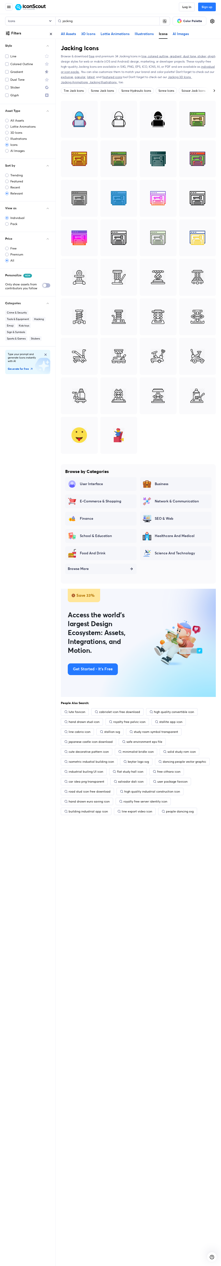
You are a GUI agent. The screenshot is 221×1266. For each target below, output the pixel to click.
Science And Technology (175, 553)
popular (80, 77)
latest (91, 77)
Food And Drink (93, 553)
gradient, (176, 56)
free (91, 56)
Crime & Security (17, 312)
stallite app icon (170, 722)
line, (144, 56)
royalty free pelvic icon (129, 722)
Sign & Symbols (16, 332)
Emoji (10, 325)
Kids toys (24, 325)
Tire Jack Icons (74, 91)
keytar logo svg (138, 762)
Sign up (207, 7)
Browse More (78, 569)
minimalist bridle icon (138, 752)
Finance (86, 518)
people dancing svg (180, 811)
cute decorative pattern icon (89, 752)
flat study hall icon (130, 772)
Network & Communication (177, 501)
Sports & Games (16, 338)
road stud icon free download (89, 791)
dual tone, (190, 56)
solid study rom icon (181, 752)
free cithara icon (168, 772)
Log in (186, 7)
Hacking (39, 319)
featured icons (112, 77)
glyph (211, 56)
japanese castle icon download (91, 742)
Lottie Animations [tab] (115, 34)
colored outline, (159, 56)
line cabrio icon (79, 732)
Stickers (35, 338)
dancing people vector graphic (184, 762)
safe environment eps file (144, 742)
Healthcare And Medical (174, 536)
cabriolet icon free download (119, 712)
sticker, (202, 56)
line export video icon (137, 811)
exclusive (67, 77)
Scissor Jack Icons (193, 91)
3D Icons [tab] (88, 34)
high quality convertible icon (174, 712)
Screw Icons (166, 91)
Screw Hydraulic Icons (136, 91)
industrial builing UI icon (86, 772)
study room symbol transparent (156, 732)
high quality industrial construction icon (152, 791)
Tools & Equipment (18, 319)
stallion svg (112, 732)
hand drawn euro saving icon (89, 801)
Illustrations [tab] (144, 34)
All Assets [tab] (68, 34)
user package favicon (172, 781)
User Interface (91, 484)
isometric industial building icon (91, 762)
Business (161, 484)
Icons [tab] (163, 34)
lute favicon (77, 712)
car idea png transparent (86, 781)
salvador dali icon (131, 781)
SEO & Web (164, 518)
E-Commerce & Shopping (100, 501)
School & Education (96, 536)
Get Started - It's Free (93, 669)
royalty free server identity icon (145, 801)
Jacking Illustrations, (103, 82)
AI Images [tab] (181, 34)
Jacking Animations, (75, 82)
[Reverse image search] (164, 21)
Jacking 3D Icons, (180, 77)
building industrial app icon (88, 811)
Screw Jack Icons (102, 91)
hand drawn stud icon (84, 722)
